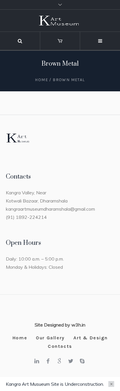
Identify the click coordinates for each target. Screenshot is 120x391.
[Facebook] (48, 361)
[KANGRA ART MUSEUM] (60, 20)
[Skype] (82, 361)
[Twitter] (70, 361)
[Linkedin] (36, 361)
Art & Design (90, 338)
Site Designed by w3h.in (60, 325)
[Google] (59, 361)
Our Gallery (50, 338)
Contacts (60, 346)
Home (41, 79)
